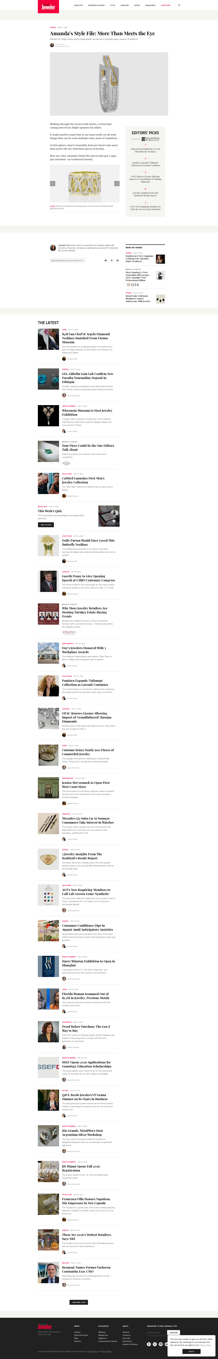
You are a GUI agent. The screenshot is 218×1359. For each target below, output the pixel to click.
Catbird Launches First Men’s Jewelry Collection (83, 480)
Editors (65, 1091)
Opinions (125, 5)
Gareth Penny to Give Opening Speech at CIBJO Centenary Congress (88, 578)
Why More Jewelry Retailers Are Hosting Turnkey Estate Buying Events (84, 612)
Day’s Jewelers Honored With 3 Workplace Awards (84, 650)
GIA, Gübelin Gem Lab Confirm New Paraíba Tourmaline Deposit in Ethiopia (87, 378)
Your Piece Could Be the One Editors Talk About (88, 447)
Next (117, 183)
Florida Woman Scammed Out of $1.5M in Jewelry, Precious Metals (85, 996)
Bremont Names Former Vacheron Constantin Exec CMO (86, 1269)
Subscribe (165, 5)
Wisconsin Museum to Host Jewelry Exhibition (87, 412)
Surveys (65, 850)
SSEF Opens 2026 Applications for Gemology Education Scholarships (86, 1064)
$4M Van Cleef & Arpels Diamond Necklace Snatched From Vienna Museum (86, 338)
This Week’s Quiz (50, 511)
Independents (68, 644)
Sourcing (66, 572)
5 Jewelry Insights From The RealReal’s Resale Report (145, 194)
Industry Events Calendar (107, 1341)
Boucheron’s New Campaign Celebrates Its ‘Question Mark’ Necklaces (139, 259)
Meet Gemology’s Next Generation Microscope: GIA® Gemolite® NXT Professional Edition (137, 276)
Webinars (102, 1332)
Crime (64, 330)
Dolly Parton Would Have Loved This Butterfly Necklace (145, 150)
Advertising (127, 1341)
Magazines (151, 5)
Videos (137, 5)
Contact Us (127, 1335)
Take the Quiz (45, 525)
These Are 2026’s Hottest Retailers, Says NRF (87, 1237)
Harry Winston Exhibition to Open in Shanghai (88, 963)
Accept (191, 1351)
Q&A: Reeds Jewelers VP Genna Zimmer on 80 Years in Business (85, 1097)
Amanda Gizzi (59, 44)
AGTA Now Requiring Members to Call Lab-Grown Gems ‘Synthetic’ (145, 208)
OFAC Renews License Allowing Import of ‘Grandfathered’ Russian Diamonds (145, 179)
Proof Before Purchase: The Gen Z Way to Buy (86, 1028)
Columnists (67, 1022)
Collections (67, 474)
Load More (78, 1302)
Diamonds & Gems (96, 5)
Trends (53, 27)
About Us (126, 1332)
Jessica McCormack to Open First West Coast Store (86, 785)
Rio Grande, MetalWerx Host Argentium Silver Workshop (82, 1133)
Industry (78, 5)
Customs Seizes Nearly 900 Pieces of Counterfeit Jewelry (88, 752)
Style (112, 5)
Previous (52, 183)
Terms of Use (92, 1351)
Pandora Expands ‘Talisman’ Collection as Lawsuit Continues (145, 164)
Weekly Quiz (103, 1335)
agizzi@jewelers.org (62, 46)
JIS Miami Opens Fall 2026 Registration (81, 1168)
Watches (65, 1263)
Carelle (52, 206)
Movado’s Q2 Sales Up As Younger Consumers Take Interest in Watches (88, 820)
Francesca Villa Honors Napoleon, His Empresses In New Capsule (86, 1201)
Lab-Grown (66, 885)
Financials (66, 814)
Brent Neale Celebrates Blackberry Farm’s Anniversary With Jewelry (138, 299)
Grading (65, 369)
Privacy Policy (106, 1351)
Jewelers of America (130, 1344)
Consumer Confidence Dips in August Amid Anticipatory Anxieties (87, 927)
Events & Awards (69, 406)
